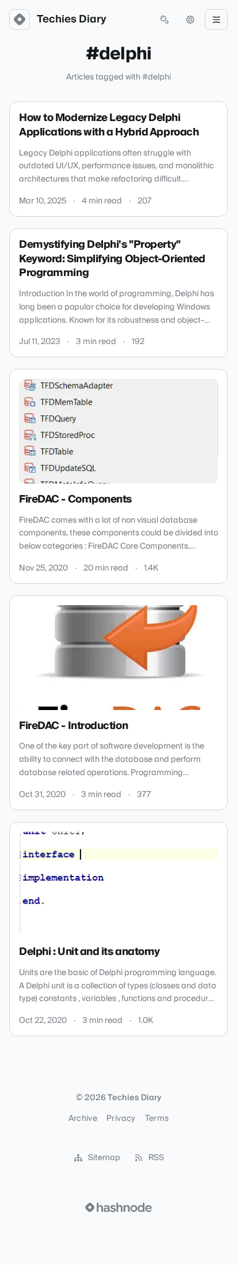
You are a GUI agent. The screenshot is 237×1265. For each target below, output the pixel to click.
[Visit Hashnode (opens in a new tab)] (118, 1207)
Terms (157, 1119)
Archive (82, 1119)
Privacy (120, 1119)
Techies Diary (71, 20)
